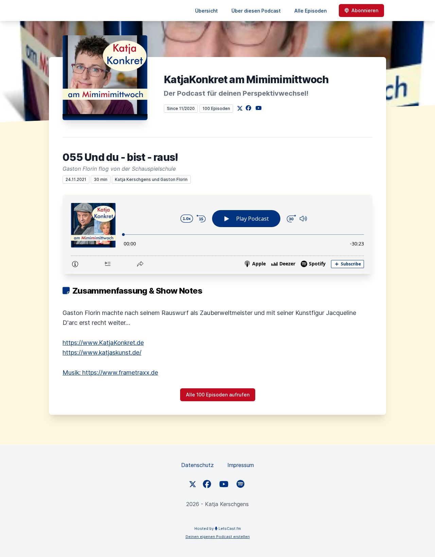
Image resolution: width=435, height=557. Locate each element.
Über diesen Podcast (256, 11)
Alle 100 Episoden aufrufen (217, 394)
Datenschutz (197, 465)
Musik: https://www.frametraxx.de (110, 372)
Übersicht (206, 11)
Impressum (240, 465)
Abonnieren (364, 10)
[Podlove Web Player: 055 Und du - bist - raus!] (217, 234)
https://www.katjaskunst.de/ (102, 352)
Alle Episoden (310, 11)
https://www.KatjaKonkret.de (103, 342)
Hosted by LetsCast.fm (217, 528)
